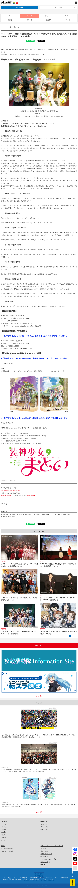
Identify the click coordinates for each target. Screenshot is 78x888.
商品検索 (18, 7)
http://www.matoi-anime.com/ (10, 490)
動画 (9, 20)
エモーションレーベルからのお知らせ (52, 846)
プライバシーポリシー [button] (48, 879)
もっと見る (39, 696)
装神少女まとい (48, 514)
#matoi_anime (31, 495)
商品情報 (43, 848)
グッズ (68, 20)
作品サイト (44, 824)
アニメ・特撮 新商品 (7, 848)
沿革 (42, 864)
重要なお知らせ (45, 851)
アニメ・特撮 (44, 827)
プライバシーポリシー (47, 859)
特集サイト (4, 835)
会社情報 (43, 856)
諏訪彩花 (21, 514)
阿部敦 (5, 516)
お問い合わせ (44, 862)
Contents (4, 821)
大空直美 (5, 514)
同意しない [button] (72, 874)
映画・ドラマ (44, 829)
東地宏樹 (67, 514)
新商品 (3, 846)
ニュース (29, 16)
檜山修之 (29, 514)
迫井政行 (59, 514)
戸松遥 (13, 514)
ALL (10, 16)
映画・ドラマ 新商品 (7, 851)
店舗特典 (48, 20)
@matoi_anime (6, 495)
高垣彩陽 (12, 516)
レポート (67, 16)
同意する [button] (72, 883)
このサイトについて (46, 854)
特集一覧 (29, 20)
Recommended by (64, 636)
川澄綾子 (38, 514)
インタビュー (49, 16)
